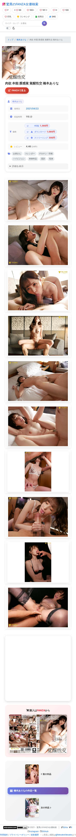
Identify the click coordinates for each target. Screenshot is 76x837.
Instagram (34, 831)
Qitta (65, 827)
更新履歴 (35, 834)
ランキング (25, 16)
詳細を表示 (18, 166)
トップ (10, 39)
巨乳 (9, 16)
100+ (32, 10)
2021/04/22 (32, 108)
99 (20, 10)
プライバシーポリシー (19, 834)
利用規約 (4, 834)
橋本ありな (21, 39)
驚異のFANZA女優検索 (21, 4)
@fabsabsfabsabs (63, 834)
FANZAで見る (19, 90)
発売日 (41, 16)
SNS (54, 16)
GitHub (45, 831)
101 (43, 10)
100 (67, 10)
